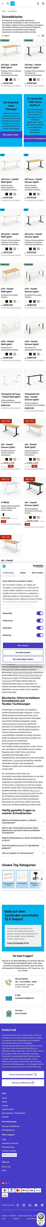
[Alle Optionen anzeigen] (18, 79)
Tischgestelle (18, 760)
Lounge (5, 1105)
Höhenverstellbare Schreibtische (15, 724)
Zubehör (5, 1117)
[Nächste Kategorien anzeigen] (41, 879)
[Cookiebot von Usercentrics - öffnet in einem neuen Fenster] (33, 566)
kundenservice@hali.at (24, 998)
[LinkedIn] (30, 1205)
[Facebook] (18, 1205)
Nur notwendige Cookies (23, 659)
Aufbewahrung (21, 785)
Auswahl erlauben (23, 652)
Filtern (6, 36)
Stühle (4, 1102)
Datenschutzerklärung (25, 1216)
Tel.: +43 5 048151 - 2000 (26, 982)
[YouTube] (36, 1205)
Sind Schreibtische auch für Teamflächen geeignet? (20, 846)
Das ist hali (6, 1167)
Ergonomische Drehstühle (22, 672)
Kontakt (4, 1216)
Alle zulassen (23, 645)
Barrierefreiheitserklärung (35, 1218)
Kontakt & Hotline (9, 1151)
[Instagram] (24, 1205)
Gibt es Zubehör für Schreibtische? (18, 853)
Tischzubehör (7, 681)
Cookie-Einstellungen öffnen (18, 943)
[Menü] (2, 3)
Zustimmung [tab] (8, 573)
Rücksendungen (8, 1147)
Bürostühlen (9, 785)
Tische (4, 1098)
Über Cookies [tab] (37, 573)
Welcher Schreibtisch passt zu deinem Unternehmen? (19, 821)
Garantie (16, 1218)
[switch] (40, 620)
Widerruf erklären (9, 1155)
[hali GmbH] (12, 3)
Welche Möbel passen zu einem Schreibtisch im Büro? (22, 839)
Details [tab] (23, 573)
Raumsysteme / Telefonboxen (13, 1113)
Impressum (12, 1216)
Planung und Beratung (10, 1126)
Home (4, 11)
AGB (3, 1218)
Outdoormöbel (8, 1109)
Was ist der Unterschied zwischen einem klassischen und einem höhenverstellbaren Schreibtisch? (21, 830)
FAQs (4, 1139)
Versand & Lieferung (10, 1143)
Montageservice (23, 793)
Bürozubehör (36, 785)
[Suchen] (7, 3)
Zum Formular (21, 1013)
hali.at (4, 1170)
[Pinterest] (42, 1205)
